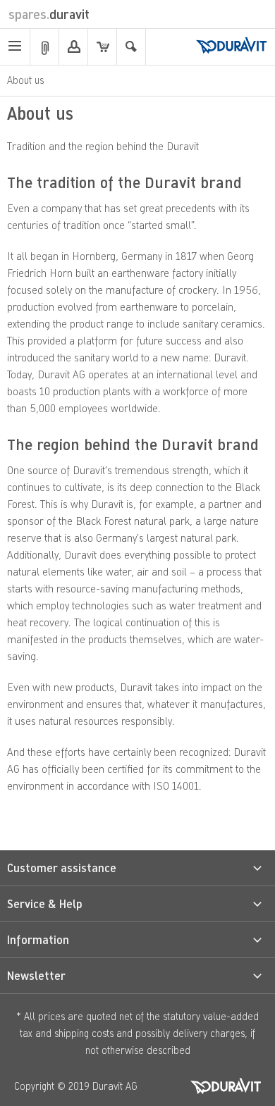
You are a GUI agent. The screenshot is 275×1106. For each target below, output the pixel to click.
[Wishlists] (44, 47)
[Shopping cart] (102, 47)
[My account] (73, 47)
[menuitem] (15, 47)
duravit (49, 14)
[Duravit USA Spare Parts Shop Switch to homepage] (231, 46)
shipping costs (84, 1033)
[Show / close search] (131, 47)
